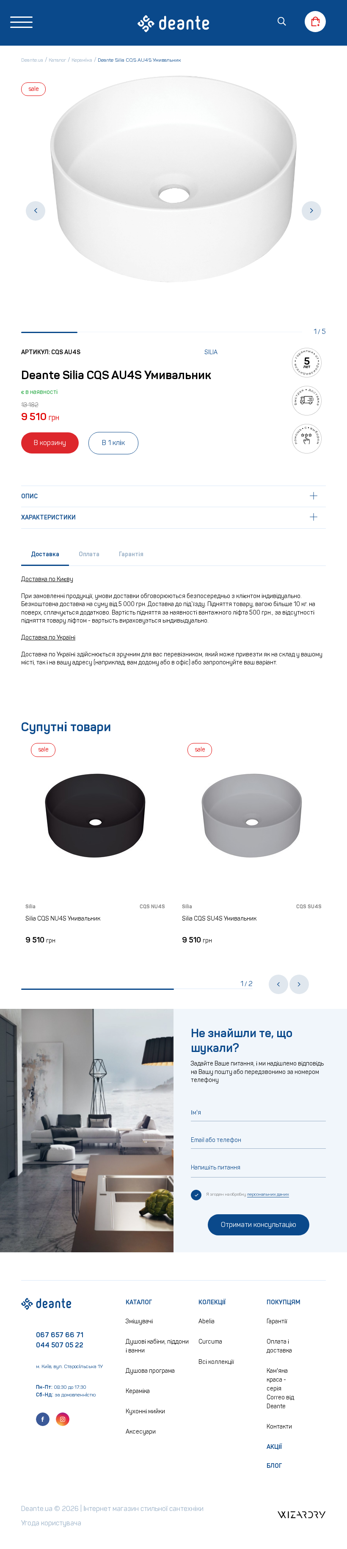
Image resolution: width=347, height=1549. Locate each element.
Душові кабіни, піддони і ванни (157, 1346)
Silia (211, 352)
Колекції (212, 1302)
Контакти (279, 1426)
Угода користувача (51, 1523)
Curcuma (210, 1341)
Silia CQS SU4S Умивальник (173, 918)
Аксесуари (141, 1431)
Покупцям (283, 1302)
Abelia (206, 1321)
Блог (274, 1466)
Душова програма (150, 1370)
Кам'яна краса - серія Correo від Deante (280, 1388)
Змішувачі (139, 1321)
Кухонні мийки (145, 1411)
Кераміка (138, 1391)
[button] (35, 211)
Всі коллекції (216, 1362)
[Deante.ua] (173, 25)
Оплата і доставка (279, 1346)
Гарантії (277, 1321)
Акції (274, 1447)
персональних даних (268, 1194)
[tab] (45, 556)
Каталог (139, 1302)
